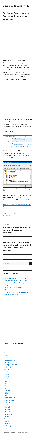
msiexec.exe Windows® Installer (15, 278)
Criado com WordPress (24, 432)
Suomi (6, 362)
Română (7, 407)
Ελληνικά (7, 358)
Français (7, 381)
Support (7, 213)
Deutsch (7, 376)
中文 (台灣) (7, 367)
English (7, 353)
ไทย (5, 419)
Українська (8, 423)
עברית (6, 383)
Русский (7, 409)
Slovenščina (8, 414)
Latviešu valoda (9, 398)
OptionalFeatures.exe (9, 215)
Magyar (7, 388)
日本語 (6, 393)
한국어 (6, 395)
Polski (6, 405)
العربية (6, 355)
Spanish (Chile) (9, 360)
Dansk (6, 374)
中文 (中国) (7, 426)
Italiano (7, 390)
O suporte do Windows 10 (16, 6)
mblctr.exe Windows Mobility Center (16, 280)
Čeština (6, 372)
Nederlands (8, 402)
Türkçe (6, 421)
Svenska (7, 416)
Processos (21, 213)
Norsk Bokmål (9, 400)
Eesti (6, 379)
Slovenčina (8, 412)
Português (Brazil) (10, 365)
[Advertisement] (17, 41)
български (8, 369)
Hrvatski (7, 386)
